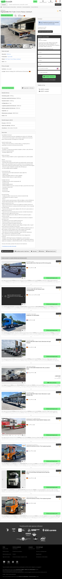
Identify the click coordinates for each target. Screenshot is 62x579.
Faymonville (10, 56)
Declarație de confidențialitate (49, 79)
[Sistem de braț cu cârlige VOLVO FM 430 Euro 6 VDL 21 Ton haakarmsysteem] (14, 506)
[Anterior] (2, 33)
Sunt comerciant (43, 72)
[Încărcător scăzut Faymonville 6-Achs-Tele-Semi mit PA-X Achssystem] (14, 270)
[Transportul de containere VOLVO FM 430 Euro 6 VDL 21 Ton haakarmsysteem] (14, 453)
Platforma (9, 54)
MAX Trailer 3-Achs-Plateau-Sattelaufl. (13, 59)
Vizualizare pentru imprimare (22, 251)
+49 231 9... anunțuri (44, 89)
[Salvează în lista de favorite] (58, 11)
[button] (60, 1)
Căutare (58, 4)
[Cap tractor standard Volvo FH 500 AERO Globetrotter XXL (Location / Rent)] (14, 375)
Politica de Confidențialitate (23, 576)
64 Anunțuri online (42, 28)
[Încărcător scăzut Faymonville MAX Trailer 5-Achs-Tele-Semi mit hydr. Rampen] (14, 349)
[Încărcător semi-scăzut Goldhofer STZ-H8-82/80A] (14, 322)
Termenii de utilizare (32, 576)
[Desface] (31, 284)
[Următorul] (34, 33)
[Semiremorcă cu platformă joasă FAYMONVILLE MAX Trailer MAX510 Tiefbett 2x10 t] (14, 427)
